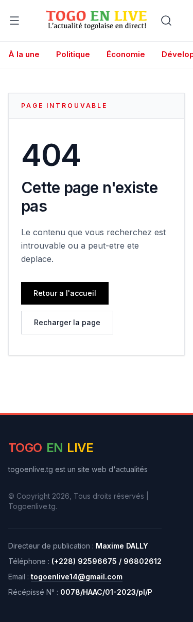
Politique (73, 54)
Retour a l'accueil (64, 293)
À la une (24, 54)
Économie (126, 54)
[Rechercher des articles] (166, 20)
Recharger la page (67, 322)
